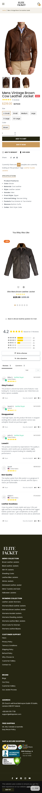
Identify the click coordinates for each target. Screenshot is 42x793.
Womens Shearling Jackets (12, 617)
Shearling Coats (8, 573)
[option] (21, 272)
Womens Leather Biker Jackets (13, 621)
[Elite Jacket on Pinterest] (21, 778)
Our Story (5, 682)
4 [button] (22, 305)
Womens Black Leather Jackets (14, 606)
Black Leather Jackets (10, 566)
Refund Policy (7, 653)
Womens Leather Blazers (11, 629)
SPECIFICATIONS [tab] (9, 176)
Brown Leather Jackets (10, 562)
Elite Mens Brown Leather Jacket (21, 291)
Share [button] (6, 398)
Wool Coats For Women (11, 625)
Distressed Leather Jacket (12, 585)
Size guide (26, 152)
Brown (5, 127)
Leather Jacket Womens (11, 602)
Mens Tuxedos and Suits (11, 589)
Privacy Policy (7, 642)
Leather (27, 168)
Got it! (8, 790)
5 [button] (24, 305)
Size (3, 108)
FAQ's (4, 638)
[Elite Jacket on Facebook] (12, 778)
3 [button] (19, 305)
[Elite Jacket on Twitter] (17, 778)
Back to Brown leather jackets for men (22, 319)
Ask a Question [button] (22, 358)
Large (33, 113)
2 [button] (17, 305)
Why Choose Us (8, 657)
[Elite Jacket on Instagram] (25, 778)
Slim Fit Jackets (8, 570)
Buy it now (21, 145)
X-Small (6, 113)
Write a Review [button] (22, 353)
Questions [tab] (18, 366)
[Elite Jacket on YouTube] (29, 778)
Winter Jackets (7, 581)
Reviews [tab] (5, 366)
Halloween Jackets (9, 593)
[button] (35, 398)
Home (4, 10)
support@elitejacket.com (11, 714)
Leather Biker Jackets (10, 577)
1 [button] (15, 305)
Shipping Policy (7, 649)
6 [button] (26, 305)
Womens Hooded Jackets (11, 613)
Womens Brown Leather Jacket (14, 609)
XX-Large (16, 119)
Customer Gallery (8, 661)
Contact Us (6, 665)
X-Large (6, 119)
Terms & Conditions (9, 645)
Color (4, 122)
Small (15, 113)
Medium (24, 113)
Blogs (4, 678)
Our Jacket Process (9, 690)
